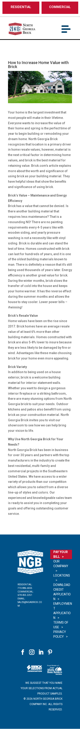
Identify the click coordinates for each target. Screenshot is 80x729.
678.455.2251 (25, 595)
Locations (61, 575)
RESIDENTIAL (21, 7)
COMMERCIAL (60, 7)
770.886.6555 (25, 588)
